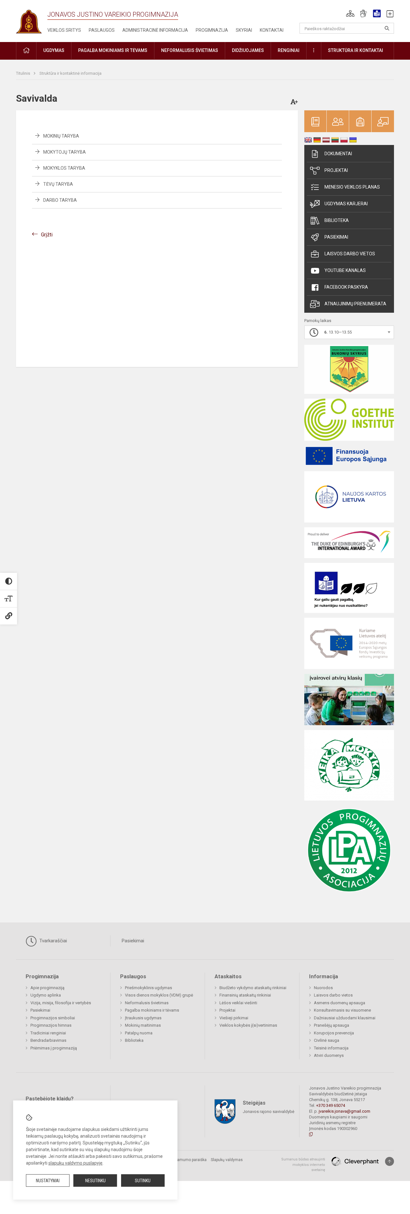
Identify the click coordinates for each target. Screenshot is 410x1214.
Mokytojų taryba (64, 152)
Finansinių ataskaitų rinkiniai (245, 995)
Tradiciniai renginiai (48, 1033)
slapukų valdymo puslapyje (75, 1163)
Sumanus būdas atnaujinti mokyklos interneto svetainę (303, 1164)
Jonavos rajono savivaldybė (268, 1111)
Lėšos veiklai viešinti (238, 1002)
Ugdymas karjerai (346, 203)
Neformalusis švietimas (146, 1002)
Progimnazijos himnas (50, 1025)
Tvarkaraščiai (52, 941)
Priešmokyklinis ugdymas (148, 987)
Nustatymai (48, 1180)
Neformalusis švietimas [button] (189, 50)
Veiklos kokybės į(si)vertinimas (248, 1025)
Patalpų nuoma (138, 1033)
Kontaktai (271, 30)
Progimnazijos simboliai (52, 1017)
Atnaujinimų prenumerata (355, 303)
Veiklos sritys (64, 30)
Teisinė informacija (331, 1048)
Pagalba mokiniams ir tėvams (152, 1010)
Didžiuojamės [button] (248, 50)
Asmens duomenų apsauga (339, 1002)
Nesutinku (95, 1180)
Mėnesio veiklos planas (352, 187)
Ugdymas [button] (53, 50)
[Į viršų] (389, 1161)
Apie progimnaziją (47, 987)
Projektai (336, 170)
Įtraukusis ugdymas (143, 1017)
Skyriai (244, 30)
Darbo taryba (60, 200)
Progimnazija (212, 30)
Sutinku (143, 1180)
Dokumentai (338, 153)
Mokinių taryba (61, 136)
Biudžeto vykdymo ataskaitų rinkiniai (252, 987)
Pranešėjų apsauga (331, 1025)
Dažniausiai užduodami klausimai (344, 1017)
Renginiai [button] (288, 50)
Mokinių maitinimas (143, 1025)
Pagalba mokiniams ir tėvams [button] (112, 50)
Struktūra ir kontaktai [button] (355, 50)
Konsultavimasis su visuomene (342, 1010)
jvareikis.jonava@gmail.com (344, 1111)
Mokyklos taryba (64, 168)
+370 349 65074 (330, 1105)
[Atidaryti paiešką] (387, 28)
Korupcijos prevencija (334, 1033)
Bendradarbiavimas (48, 1040)
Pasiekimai (336, 237)
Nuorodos (323, 987)
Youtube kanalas (345, 270)
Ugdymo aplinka (45, 995)
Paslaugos (102, 30)
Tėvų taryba (58, 184)
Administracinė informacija (155, 30)
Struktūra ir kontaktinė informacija (70, 73)
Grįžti (47, 235)
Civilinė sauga (326, 1040)
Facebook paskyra (346, 287)
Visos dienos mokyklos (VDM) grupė (159, 995)
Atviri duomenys (329, 1055)
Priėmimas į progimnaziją (53, 1048)
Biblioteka (336, 220)
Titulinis (23, 73)
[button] (350, 13)
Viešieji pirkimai (233, 1017)
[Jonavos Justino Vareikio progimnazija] (29, 19)
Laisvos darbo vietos (349, 253)
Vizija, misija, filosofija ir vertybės (60, 1002)
